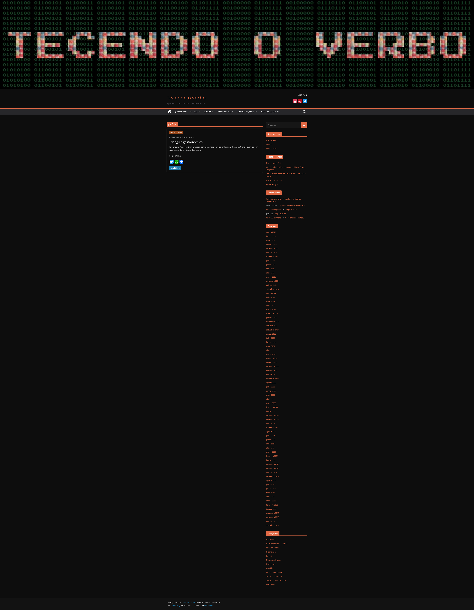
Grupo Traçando (246, 112)
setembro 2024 (272, 289)
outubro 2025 (271, 252)
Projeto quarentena (274, 572)
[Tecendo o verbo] (170, 112)
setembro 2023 (272, 330)
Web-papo (270, 584)
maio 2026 (270, 240)
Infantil (269, 556)
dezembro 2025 (272, 248)
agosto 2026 (271, 232)
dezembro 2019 (272, 513)
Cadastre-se (271, 140)
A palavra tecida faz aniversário (291, 205)
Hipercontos (271, 552)
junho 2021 (271, 440)
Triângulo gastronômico (186, 142)
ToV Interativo (224, 112)
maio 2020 (270, 492)
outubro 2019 (271, 521)
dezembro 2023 (272, 321)
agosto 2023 (271, 334)
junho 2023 (271, 342)
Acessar (269, 144)
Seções (193, 112)
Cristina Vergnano (188, 137)
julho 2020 (270, 484)
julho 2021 (270, 435)
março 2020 (271, 501)
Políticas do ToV (268, 112)
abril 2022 (270, 399)
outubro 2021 (271, 423)
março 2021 (271, 452)
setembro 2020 (272, 476)
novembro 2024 (272, 281)
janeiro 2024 (271, 317)
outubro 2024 (271, 285)
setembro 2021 (272, 427)
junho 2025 (271, 264)
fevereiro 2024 (272, 313)
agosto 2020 (271, 480)
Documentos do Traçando (276, 544)
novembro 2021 (272, 419)
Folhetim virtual (272, 548)
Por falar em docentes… (294, 218)
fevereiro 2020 (272, 505)
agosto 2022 (271, 383)
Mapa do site (271, 148)
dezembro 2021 (272, 415)
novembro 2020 (272, 468)
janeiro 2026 (271, 244)
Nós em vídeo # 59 (274, 180)
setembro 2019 (272, 525)
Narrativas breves (176, 133)
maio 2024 (270, 301)
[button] (198, 111)
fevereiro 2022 (272, 407)
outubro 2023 (271, 326)
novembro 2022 (272, 370)
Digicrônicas (271, 539)
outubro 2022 (271, 374)
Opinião (269, 568)
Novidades (208, 112)
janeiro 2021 (271, 460)
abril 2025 (270, 273)
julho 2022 (270, 387)
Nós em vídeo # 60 (274, 163)
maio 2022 (270, 395)
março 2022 (271, 403)
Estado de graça (272, 184)
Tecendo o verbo (186, 97)
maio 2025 (270, 269)
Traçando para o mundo (276, 580)
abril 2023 (270, 350)
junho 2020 (271, 488)
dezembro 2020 (272, 464)
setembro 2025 (272, 256)
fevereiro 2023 (272, 358)
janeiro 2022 (271, 411)
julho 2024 (270, 297)
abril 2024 (270, 305)
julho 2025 (270, 260)
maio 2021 (270, 444)
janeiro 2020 (271, 509)
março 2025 (271, 277)
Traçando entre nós (274, 576)
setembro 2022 (272, 378)
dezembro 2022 (272, 366)
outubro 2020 (271, 472)
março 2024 (271, 309)
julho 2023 (270, 338)
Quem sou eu (181, 112)
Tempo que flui (291, 209)
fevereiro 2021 (272, 456)
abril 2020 (270, 497)
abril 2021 (270, 448)
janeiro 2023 (271, 362)
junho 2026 (271, 236)
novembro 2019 (272, 517)
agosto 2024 (271, 293)
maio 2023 (270, 346)
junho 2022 (271, 391)
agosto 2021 (271, 431)
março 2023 (271, 354)
